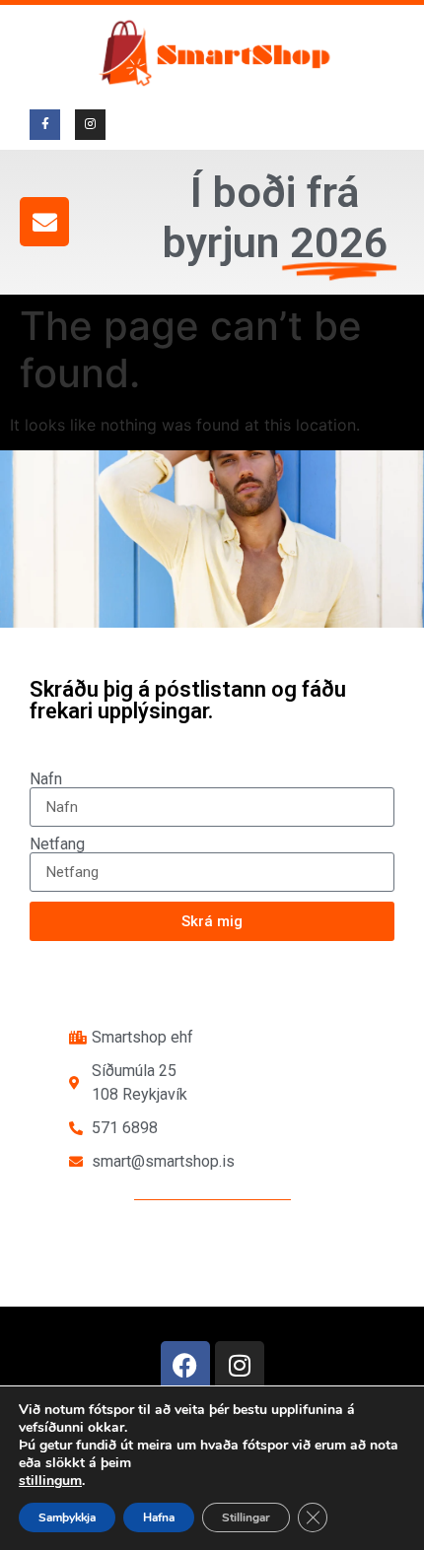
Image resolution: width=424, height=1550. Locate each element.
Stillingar (246, 1517)
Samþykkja (67, 1517)
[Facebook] (185, 1365)
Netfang (57, 844)
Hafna (159, 1517)
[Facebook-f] (45, 124)
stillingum (50, 1481)
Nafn (46, 779)
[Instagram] (239, 1365)
